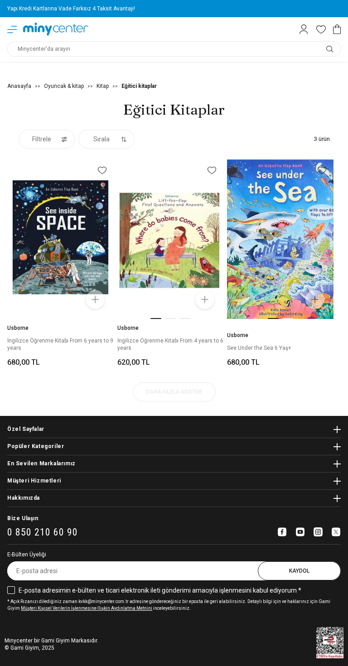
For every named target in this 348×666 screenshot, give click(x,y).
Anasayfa (19, 86)
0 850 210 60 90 (42, 532)
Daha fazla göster (174, 392)
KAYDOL (299, 571)
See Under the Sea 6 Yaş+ (259, 348)
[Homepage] (55, 29)
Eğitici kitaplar (139, 86)
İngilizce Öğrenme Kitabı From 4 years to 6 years (170, 344)
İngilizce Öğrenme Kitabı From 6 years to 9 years (60, 344)
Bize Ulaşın (23, 518)
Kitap (103, 86)
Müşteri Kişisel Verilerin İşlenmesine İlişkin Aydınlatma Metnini (86, 608)
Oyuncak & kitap (64, 86)
